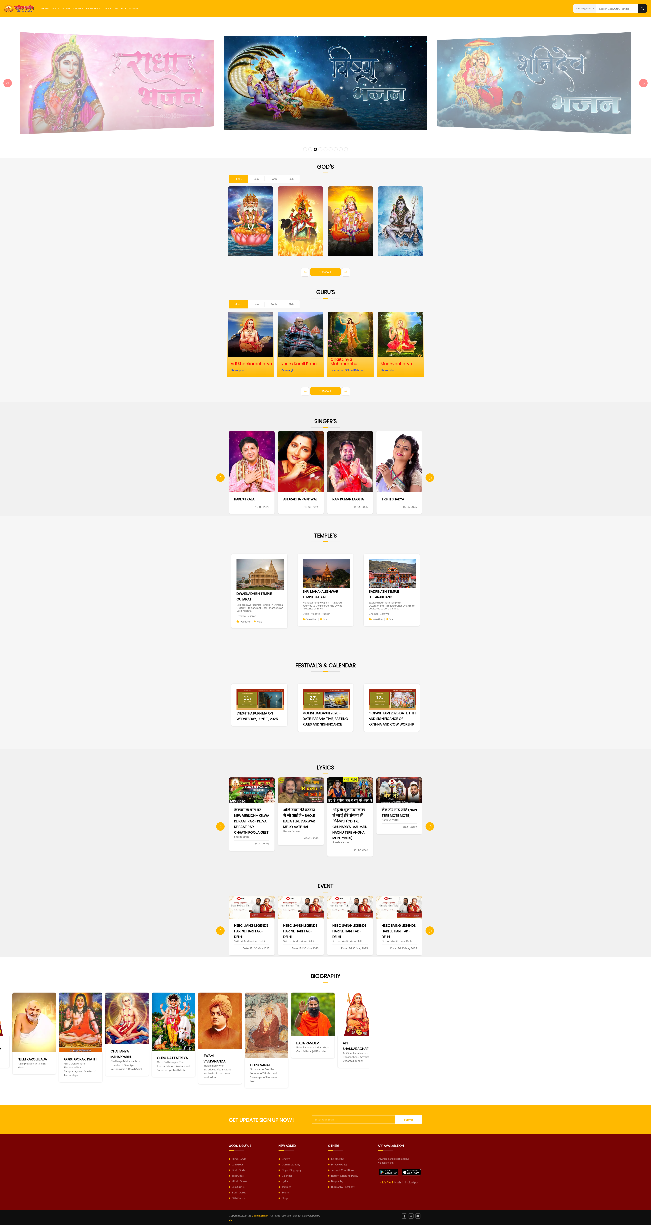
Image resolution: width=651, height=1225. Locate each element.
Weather (245, 621)
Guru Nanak (32, 1065)
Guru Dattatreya (316, 1058)
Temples (286, 1186)
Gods (55, 8)
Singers (78, 8)
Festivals (120, 8)
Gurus (66, 8)
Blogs (285, 1198)
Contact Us (337, 1158)
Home (45, 8)
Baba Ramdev (80, 1043)
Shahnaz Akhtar (303, 499)
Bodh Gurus (239, 1192)
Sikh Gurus (238, 1198)
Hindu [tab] (238, 178)
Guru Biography (291, 1164)
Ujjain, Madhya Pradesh (316, 613)
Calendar (287, 1175)
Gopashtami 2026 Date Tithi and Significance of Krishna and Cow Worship (392, 719)
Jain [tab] (256, 178)
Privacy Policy (339, 1164)
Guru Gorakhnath (224, 1059)
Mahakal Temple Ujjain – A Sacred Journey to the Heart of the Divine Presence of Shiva (322, 605)
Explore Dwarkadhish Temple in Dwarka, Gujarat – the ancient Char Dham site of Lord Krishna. (259, 607)
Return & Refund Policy (344, 1175)
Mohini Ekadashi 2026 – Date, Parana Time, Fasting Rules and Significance (325, 719)
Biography (93, 8)
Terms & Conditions (342, 1170)
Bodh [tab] (274, 178)
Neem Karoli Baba (176, 1059)
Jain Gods (237, 1164)
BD (230, 1219)
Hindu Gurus (239, 1181)
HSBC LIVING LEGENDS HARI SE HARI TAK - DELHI (251, 931)
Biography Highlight (342, 1186)
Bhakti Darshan (260, 1215)
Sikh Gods (238, 1175)
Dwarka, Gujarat (246, 615)
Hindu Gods (239, 1158)
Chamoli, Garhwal (379, 613)
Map (259, 621)
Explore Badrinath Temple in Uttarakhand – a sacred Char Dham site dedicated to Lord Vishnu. (392, 605)
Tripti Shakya (250, 499)
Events (133, 8)
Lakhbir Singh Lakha (354, 499)
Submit (408, 1119)
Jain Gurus (238, 1186)
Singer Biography (291, 1170)
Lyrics (107, 8)
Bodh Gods (238, 1170)
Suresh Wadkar (400, 499)
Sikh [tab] (291, 178)
